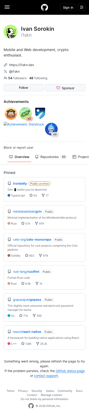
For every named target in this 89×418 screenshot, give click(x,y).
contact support (46, 375)
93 (35, 195)
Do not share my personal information (44, 399)
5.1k (27, 223)
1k (40, 283)
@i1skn (14, 71)
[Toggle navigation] (7, 7)
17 (47, 195)
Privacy (23, 391)
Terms (10, 391)
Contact (32, 395)
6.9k (28, 283)
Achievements (16, 101)
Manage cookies (51, 395)
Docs (79, 391)
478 (45, 255)
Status (50, 391)
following (38, 78)
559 (39, 315)
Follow (23, 87)
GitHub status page (70, 371)
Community (65, 391)
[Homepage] (44, 7)
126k (28, 343)
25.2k (43, 343)
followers (17, 78)
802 (31, 255)
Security (36, 391)
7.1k (25, 315)
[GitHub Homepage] (31, 406)
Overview (22, 157)
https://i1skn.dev (21, 65)
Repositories (52, 157)
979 (41, 223)
